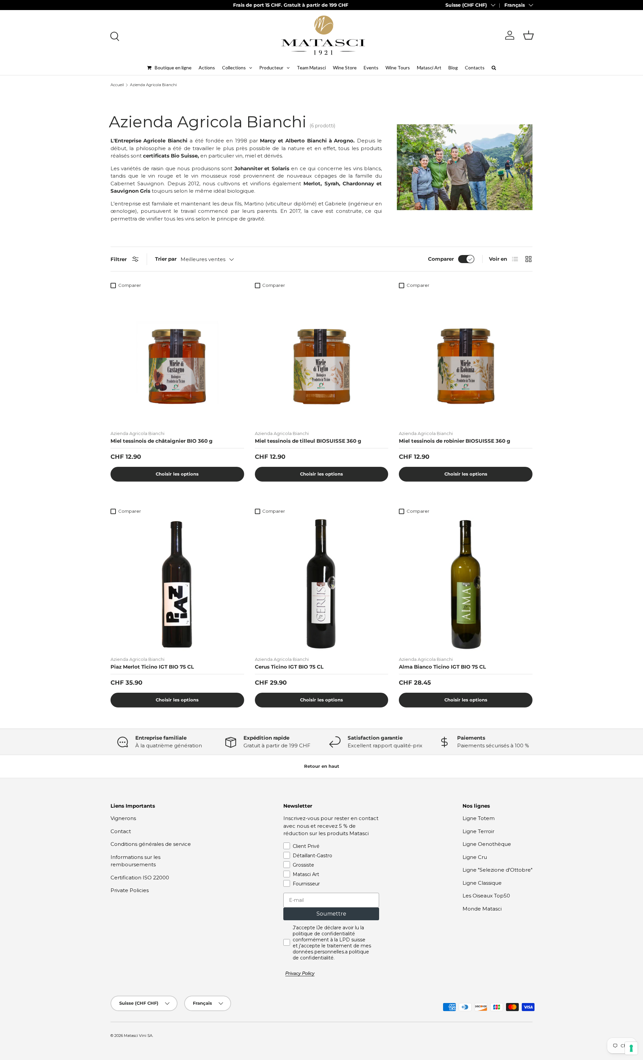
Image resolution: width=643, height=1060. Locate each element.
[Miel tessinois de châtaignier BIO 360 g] (177, 358)
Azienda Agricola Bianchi (153, 85)
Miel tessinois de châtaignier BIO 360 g (162, 441)
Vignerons (123, 818)
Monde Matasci (482, 909)
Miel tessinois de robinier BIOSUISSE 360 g (454, 441)
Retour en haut (321, 766)
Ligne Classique (482, 883)
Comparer (441, 259)
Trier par (165, 259)
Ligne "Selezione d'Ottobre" (497, 870)
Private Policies (130, 890)
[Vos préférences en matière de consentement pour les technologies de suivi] (631, 1048)
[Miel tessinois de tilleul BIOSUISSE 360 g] (321, 358)
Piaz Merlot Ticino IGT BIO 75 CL (152, 667)
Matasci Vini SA (138, 1035)
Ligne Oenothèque (486, 844)
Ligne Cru (474, 857)
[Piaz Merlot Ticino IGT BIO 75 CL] (177, 584)
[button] (528, 35)
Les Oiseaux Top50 (486, 895)
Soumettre (331, 914)
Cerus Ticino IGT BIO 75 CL (289, 667)
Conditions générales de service (151, 844)
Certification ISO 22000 (140, 877)
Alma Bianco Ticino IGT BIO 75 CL (442, 667)
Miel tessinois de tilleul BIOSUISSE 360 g (308, 441)
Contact (121, 831)
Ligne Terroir (478, 831)
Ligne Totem (478, 818)
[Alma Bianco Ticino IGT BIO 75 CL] (465, 584)
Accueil (117, 85)
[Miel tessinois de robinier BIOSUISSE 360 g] (465, 358)
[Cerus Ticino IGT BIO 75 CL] (321, 584)
